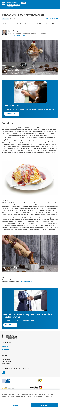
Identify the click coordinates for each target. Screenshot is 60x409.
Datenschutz (5, 400)
